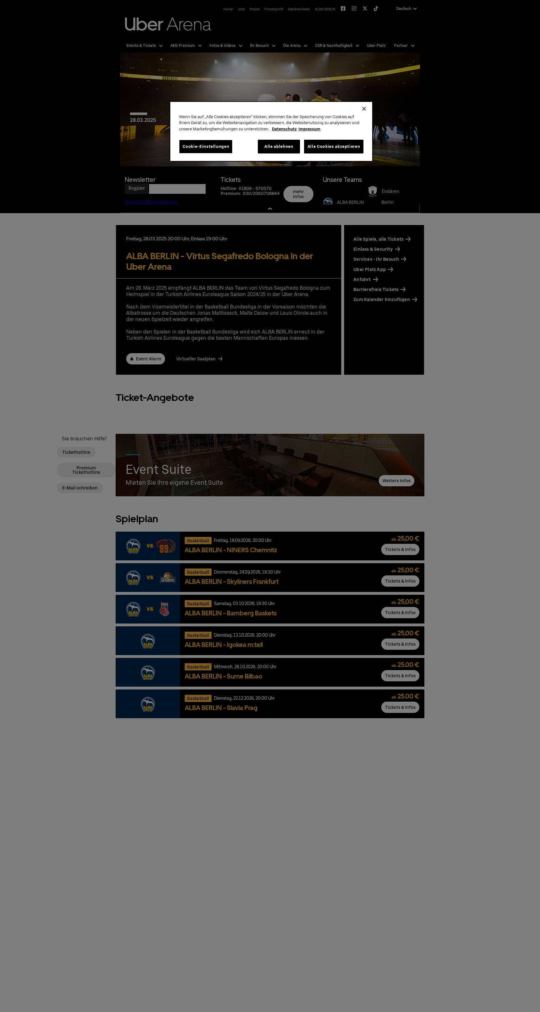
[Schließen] (364, 109)
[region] (271, 131)
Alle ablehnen (278, 146)
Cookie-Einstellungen (205, 146)
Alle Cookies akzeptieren (334, 146)
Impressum (309, 129)
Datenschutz (284, 129)
